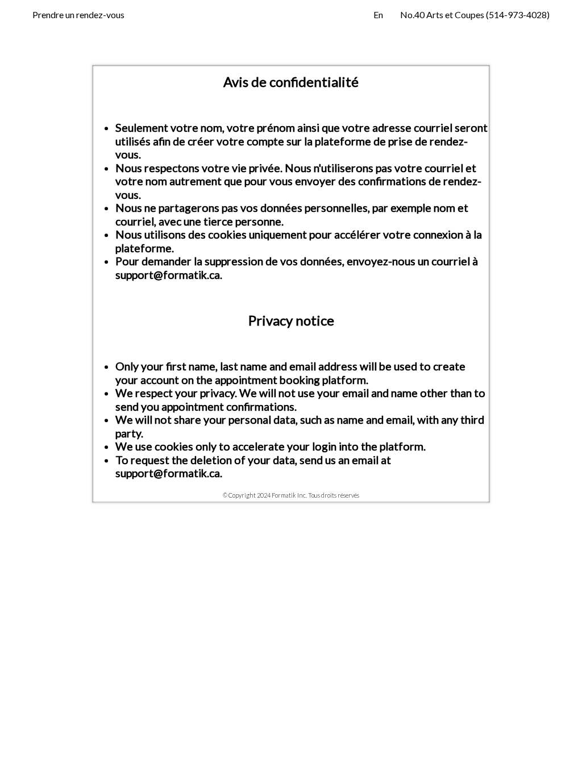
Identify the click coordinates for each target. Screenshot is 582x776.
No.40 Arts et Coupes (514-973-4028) (475, 14)
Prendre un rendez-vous (78, 14)
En (378, 14)
